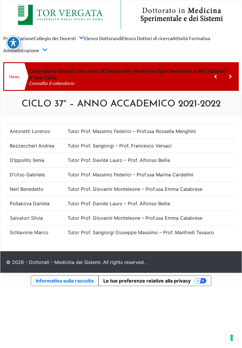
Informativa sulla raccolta (65, 281)
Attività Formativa (191, 38)
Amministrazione (21, 50)
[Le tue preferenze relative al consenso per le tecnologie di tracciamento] (231, 337)
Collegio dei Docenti (55, 38)
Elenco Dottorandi (103, 38)
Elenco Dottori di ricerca (147, 38)
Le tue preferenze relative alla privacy (147, 281)
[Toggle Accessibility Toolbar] (13, 43)
